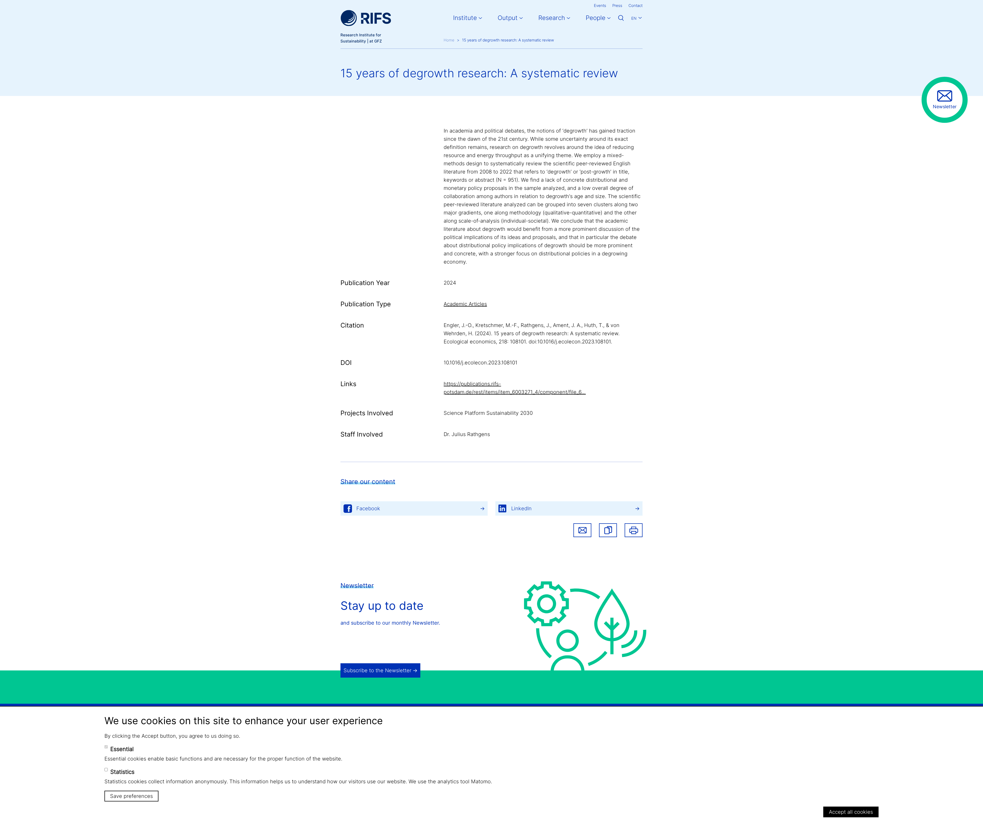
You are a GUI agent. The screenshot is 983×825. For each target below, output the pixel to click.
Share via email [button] (582, 530)
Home (449, 40)
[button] (608, 530)
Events (600, 5)
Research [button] (551, 17)
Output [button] (508, 17)
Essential (122, 749)
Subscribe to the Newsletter (377, 670)
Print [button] (634, 530)
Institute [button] (465, 17)
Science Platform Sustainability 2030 (488, 413)
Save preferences (131, 796)
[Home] (365, 18)
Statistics (122, 772)
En (633, 18)
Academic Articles (465, 304)
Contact (635, 5)
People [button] (595, 17)
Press (617, 5)
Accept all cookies (851, 812)
